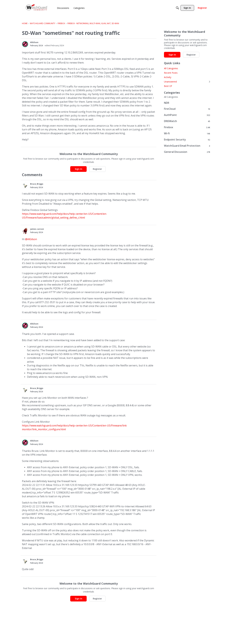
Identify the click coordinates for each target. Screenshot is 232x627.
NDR (166, 102)
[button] (25, 44)
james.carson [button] (37, 229)
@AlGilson (31, 239)
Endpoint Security (187, 139)
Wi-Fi (187, 133)
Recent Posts (171, 72)
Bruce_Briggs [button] (36, 184)
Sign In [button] (78, 168)
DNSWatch (187, 121)
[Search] (177, 8)
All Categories (171, 68)
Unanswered (187, 81)
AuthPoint (187, 115)
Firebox (187, 127)
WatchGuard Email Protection (187, 145)
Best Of (168, 86)
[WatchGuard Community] (37, 8)
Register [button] (97, 168)
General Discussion (187, 152)
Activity (167, 77)
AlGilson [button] (34, 42)
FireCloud (187, 109)
